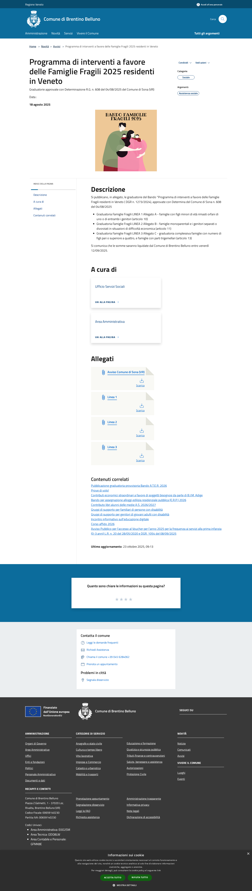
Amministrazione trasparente (144, 799)
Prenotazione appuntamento (92, 799)
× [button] (248, 853)
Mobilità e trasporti (87, 774)
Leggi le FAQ (83, 811)
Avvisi (56, 46)
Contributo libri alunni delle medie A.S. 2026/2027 (123, 504)
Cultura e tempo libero (89, 750)
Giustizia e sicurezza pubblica (144, 749)
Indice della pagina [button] (43, 183)
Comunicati (184, 750)
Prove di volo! (100, 490)
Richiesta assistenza (88, 817)
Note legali (133, 811)
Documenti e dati (35, 780)
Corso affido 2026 (103, 524)
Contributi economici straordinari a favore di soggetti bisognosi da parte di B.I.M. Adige (147, 495)
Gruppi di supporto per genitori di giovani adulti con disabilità (130, 514)
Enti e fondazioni (35, 762)
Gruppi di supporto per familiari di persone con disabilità (127, 509)
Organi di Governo (35, 743)
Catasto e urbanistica (88, 768)
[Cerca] (223, 19)
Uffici (28, 756)
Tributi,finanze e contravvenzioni (146, 756)
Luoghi (181, 773)
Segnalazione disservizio (90, 805)
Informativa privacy (138, 805)
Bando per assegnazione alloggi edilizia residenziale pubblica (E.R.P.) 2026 (138, 500)
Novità (45, 46)
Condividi (184, 63)
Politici (29, 768)
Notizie (181, 743)
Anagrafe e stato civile (89, 743)
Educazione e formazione (141, 743)
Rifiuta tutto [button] (140, 877)
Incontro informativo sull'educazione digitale (120, 519)
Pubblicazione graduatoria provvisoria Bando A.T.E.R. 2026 (129, 485)
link (159, 870)
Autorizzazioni (135, 768)
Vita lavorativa (84, 756)
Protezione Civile (136, 774)
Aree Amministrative (37, 750)
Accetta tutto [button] (112, 877)
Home (32, 46)
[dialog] (126, 870)
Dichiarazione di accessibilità (143, 817)
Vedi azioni (201, 63)
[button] (126, 885)
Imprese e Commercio (88, 762)
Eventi (181, 779)
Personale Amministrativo (40, 774)
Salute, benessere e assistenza (144, 762)
